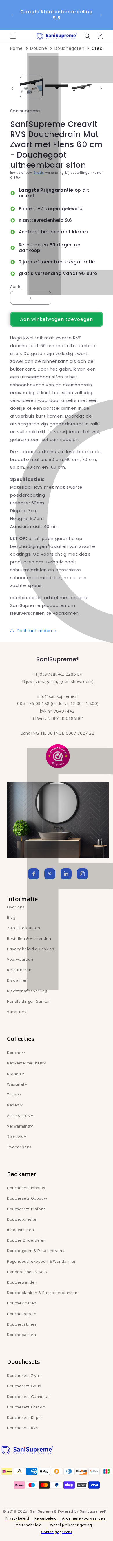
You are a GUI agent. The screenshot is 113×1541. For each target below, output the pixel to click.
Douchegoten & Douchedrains (36, 1250)
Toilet (12, 1094)
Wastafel (15, 1084)
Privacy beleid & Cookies (30, 948)
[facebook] (33, 874)
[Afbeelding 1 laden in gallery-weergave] (31, 87)
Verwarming (18, 1126)
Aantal (16, 286)
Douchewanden (22, 1282)
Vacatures (16, 1011)
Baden (13, 1105)
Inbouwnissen (20, 1229)
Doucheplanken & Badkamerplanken (42, 1292)
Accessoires (18, 1115)
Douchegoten (69, 48)
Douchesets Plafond (26, 1208)
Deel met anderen (37, 631)
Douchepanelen (22, 1219)
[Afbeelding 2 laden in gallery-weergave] (56, 87)
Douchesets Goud (24, 1385)
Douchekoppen (21, 1313)
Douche (38, 48)
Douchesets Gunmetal (28, 1396)
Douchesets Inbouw (26, 1187)
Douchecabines (22, 1324)
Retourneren (19, 969)
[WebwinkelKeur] (58, 755)
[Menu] (13, 36)
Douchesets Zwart (24, 1375)
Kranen (14, 1073)
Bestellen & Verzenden (29, 938)
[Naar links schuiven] (12, 88)
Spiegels (15, 1136)
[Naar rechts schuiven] (101, 88)
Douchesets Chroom (26, 1407)
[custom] (50, 874)
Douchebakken (21, 1334)
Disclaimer (17, 980)
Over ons (16, 906)
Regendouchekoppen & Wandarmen (41, 1261)
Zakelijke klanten (23, 927)
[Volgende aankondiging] (101, 15)
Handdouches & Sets (27, 1271)
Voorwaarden (20, 959)
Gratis (39, 173)
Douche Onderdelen (26, 1240)
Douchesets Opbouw (27, 1198)
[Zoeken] (87, 36)
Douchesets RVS (22, 1427)
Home (16, 48)
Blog (11, 917)
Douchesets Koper (25, 1417)
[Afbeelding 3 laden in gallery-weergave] (81, 87)
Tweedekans (19, 1147)
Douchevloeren (22, 1303)
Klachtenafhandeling (27, 990)
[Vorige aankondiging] (12, 15)
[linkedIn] (66, 874)
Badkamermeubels (25, 1063)
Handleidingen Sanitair (29, 1001)
